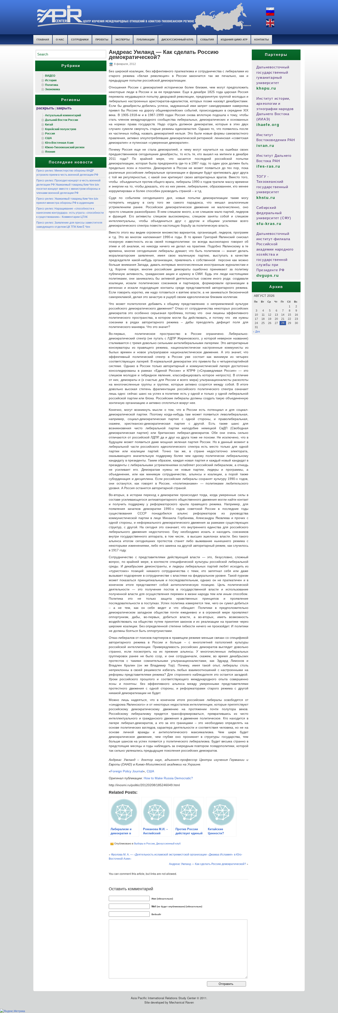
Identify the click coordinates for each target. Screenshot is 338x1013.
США (48, 138)
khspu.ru (266, 88)
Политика (51, 85)
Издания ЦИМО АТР (234, 39)
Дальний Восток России (61, 120)
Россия (50, 133)
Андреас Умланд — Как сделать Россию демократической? (207, 864)
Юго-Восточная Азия (59, 142)
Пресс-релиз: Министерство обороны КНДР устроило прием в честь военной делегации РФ (67, 172)
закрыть (64, 108)
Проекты (101, 39)
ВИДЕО (50, 75)
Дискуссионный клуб (168, 843)
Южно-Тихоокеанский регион (64, 147)
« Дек (256, 331)
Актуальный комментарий (63, 115)
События (207, 39)
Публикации (146, 39)
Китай (49, 124)
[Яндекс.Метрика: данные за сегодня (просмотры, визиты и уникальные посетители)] (12, 1011)
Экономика (52, 89)
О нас (60, 39)
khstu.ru (265, 198)
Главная (43, 39)
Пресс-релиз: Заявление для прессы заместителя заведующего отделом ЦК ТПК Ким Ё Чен (69, 224)
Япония (50, 151)
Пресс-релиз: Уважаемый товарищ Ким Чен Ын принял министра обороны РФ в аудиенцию (67, 200)
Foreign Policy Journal (127, 771)
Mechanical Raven (181, 1002)
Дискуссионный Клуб (177, 39)
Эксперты (122, 39)
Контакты (261, 39)
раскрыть (45, 108)
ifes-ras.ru (268, 166)
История (51, 80)
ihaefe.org (267, 125)
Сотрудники (80, 39)
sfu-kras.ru (268, 224)
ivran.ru (265, 145)
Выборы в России (144, 843)
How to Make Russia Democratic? (168, 778)
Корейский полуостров (60, 129)
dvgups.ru (267, 275)
